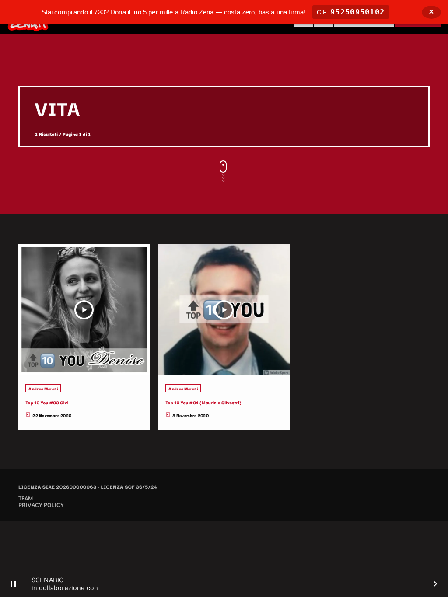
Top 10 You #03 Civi (46, 402)
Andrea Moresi (43, 388)
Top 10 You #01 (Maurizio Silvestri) (203, 402)
